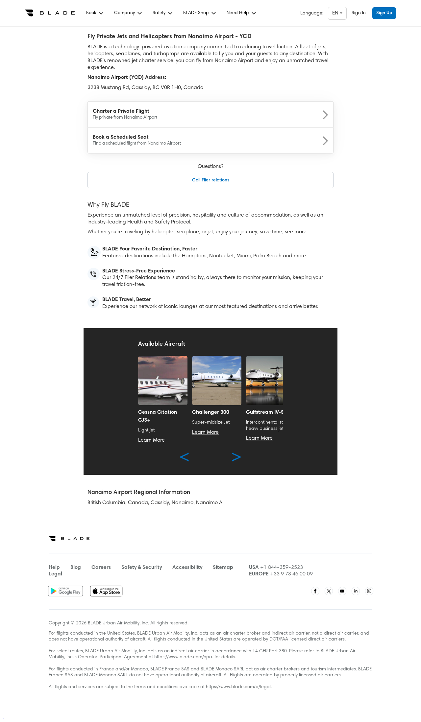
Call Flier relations (210, 180)
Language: (311, 13)
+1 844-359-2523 (281, 567)
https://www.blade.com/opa (183, 657)
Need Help (238, 13)
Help (54, 567)
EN (336, 13)
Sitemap (223, 567)
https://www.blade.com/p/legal (238, 687)
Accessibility (187, 567)
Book (92, 13)
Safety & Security (141, 567)
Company (125, 13)
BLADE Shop (196, 13)
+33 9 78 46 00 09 (291, 574)
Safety (160, 13)
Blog (75, 567)
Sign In (359, 13)
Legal (55, 574)
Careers (101, 567)
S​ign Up (384, 13)
